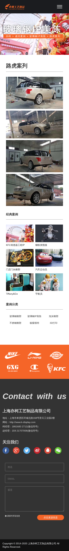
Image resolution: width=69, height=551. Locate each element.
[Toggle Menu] (59, 6)
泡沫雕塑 (53, 316)
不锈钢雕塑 (15, 323)
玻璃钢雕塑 (15, 316)
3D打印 (53, 323)
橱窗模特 (34, 323)
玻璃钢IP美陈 (34, 316)
